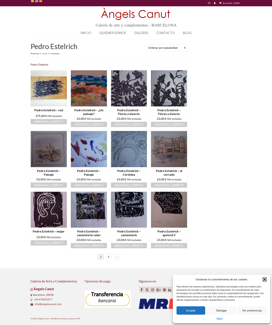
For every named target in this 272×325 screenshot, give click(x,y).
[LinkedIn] (169, 289)
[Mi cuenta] (214, 3)
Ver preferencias (252, 310)
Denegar (221, 310)
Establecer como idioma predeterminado (54, 4)
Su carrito (231, 3)
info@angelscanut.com (48, 304)
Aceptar (191, 310)
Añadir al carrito (48, 121)
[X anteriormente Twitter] (147, 289)
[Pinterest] (164, 289)
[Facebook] (141, 289)
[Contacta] (209, 3)
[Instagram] (152, 289)
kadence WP (74, 319)
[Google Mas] (158, 289)
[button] (264, 279)
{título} (219, 318)
